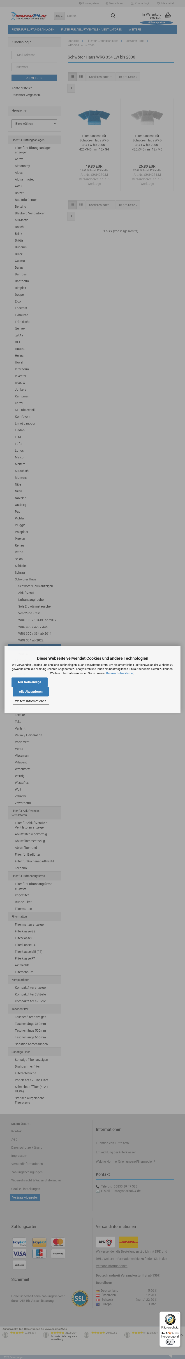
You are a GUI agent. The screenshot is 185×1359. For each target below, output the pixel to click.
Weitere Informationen (30, 701)
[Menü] (177, 1314)
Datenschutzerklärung (120, 673)
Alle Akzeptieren (31, 691)
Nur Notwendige (29, 682)
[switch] (170, 1342)
